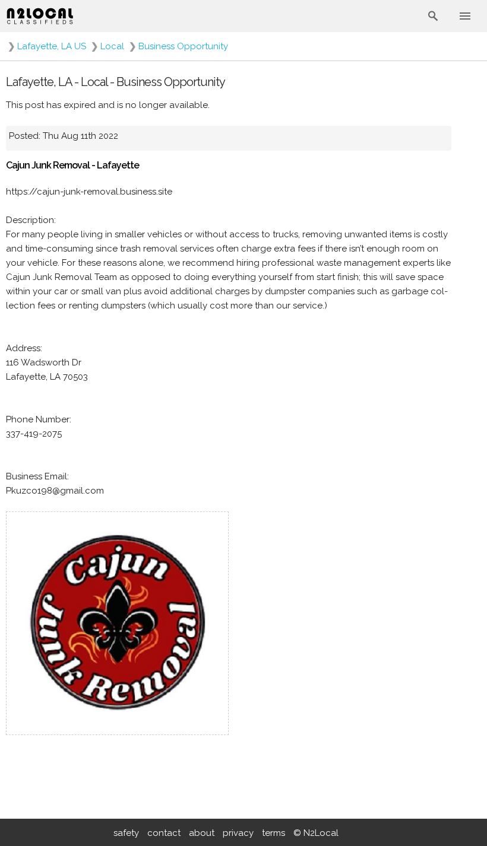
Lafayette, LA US (51, 46)
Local (112, 46)
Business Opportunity (183, 46)
